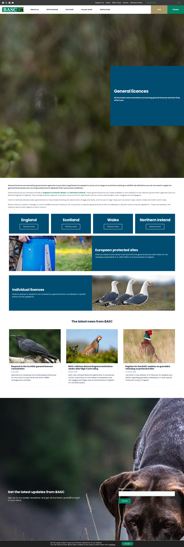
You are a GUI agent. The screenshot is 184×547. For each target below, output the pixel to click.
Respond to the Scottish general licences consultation (32, 367)
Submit (125, 501)
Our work (69, 9)
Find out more (29, 226)
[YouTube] (13, 3)
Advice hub (105, 9)
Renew (176, 9)
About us (34, 9)
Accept (127, 544)
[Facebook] (3, 3)
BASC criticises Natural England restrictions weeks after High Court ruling (90, 367)
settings (112, 545)
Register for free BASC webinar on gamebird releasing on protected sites (147, 367)
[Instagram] (9, 3)
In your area (86, 9)
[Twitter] (6, 3)
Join (159, 9)
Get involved (52, 9)
